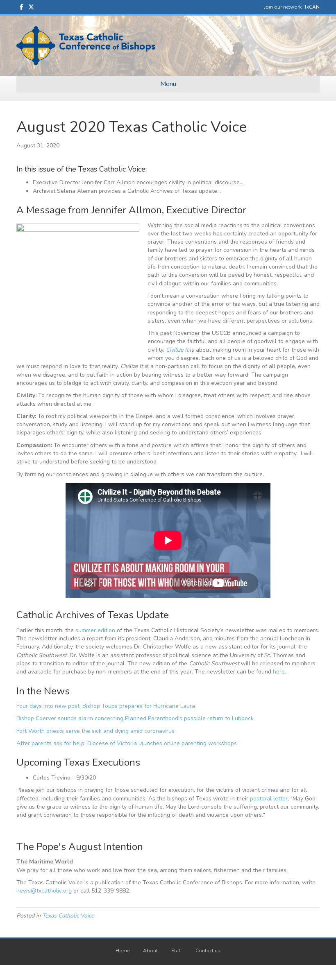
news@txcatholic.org (44, 891)
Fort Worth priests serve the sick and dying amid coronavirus (95, 731)
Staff (176, 950)
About (150, 950)
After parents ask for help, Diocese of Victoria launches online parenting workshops (126, 743)
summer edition (95, 630)
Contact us (207, 950)
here (279, 672)
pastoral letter (269, 798)
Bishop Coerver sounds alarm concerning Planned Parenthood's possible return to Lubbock (135, 718)
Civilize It (177, 350)
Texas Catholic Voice (68, 916)
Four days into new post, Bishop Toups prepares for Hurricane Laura (105, 706)
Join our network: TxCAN (292, 7)
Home (122, 950)
